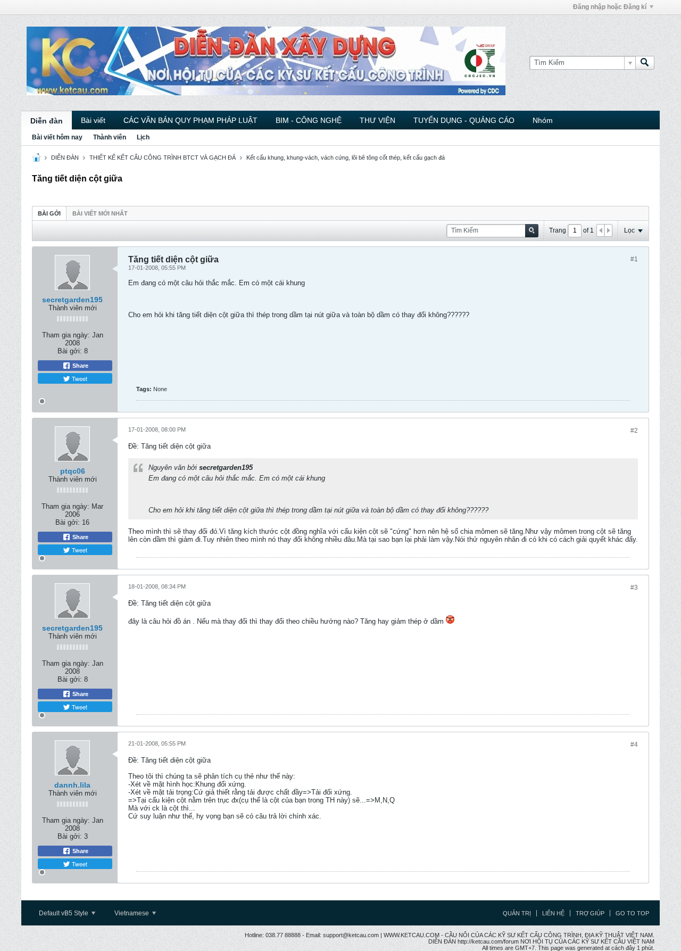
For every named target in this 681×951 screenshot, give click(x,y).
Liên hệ (553, 913)
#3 (634, 587)
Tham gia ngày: (66, 335)
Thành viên (109, 137)
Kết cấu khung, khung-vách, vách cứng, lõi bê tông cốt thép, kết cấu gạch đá (345, 157)
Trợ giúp (590, 913)
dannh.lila (72, 785)
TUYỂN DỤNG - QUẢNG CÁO (463, 120)
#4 (634, 744)
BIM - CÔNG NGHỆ (309, 120)
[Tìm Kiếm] (644, 63)
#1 (634, 259)
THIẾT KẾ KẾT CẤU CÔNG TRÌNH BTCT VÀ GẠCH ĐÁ (162, 157)
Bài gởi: (69, 351)
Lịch (143, 137)
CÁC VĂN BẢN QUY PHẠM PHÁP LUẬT (190, 120)
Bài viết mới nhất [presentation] (100, 213)
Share (79, 365)
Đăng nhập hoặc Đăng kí (609, 7)
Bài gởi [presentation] (49, 213)
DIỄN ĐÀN (65, 157)
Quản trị (517, 913)
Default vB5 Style (64, 913)
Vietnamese (132, 913)
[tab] (49, 213)
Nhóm (543, 120)
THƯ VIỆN (377, 120)
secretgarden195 (72, 299)
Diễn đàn (46, 121)
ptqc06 (72, 471)
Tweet (78, 378)
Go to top (632, 913)
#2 (634, 430)
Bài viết (93, 120)
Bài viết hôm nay (57, 137)
